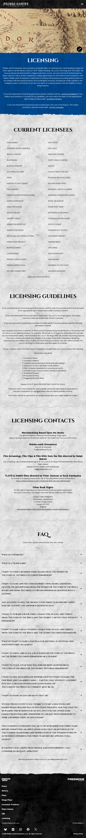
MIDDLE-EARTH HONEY (17, 259)
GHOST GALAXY (13, 213)
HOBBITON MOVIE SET (16, 224)
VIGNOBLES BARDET (57, 236)
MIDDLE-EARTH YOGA (16, 265)
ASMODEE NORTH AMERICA (18, 148)
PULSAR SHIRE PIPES (57, 183)
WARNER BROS (54, 242)
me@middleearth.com (43, 450)
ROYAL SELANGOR (55, 201)
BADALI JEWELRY (14, 154)
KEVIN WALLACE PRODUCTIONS (20, 236)
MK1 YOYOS (53, 143)
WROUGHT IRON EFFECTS (38, 277)
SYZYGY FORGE (54, 224)
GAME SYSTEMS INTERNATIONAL (21, 195)
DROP (9, 178)
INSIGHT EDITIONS (15, 230)
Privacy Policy (78, 834)
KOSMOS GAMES (14, 248)
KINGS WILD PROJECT (16, 242)
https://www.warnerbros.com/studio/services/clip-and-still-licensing (43, 481)
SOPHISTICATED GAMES (58, 213)
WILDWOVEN (53, 259)
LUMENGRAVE (13, 253)
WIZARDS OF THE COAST (58, 265)
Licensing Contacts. (54, 99)
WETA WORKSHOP (55, 253)
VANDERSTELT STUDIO (57, 230)
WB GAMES (52, 248)
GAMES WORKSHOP (15, 201)
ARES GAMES (12, 143)
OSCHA (51, 166)
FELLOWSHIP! (12, 189)
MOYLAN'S (52, 148)
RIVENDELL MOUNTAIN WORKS (61, 195)
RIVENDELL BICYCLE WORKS (60, 189)
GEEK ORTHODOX (14, 207)
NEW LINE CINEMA (56, 154)
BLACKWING (12, 160)
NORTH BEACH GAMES (57, 160)
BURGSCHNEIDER (14, 166)
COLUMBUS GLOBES (15, 172)
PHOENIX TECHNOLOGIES (59, 178)
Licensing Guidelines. (69, 94)
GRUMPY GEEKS (13, 218)
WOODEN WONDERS (56, 271)
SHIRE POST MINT (55, 207)
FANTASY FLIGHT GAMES (17, 183)
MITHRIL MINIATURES (16, 271)
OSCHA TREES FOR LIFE (58, 172)
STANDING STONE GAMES (59, 218)
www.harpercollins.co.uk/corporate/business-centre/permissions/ (43, 509)
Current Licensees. (56, 107)
